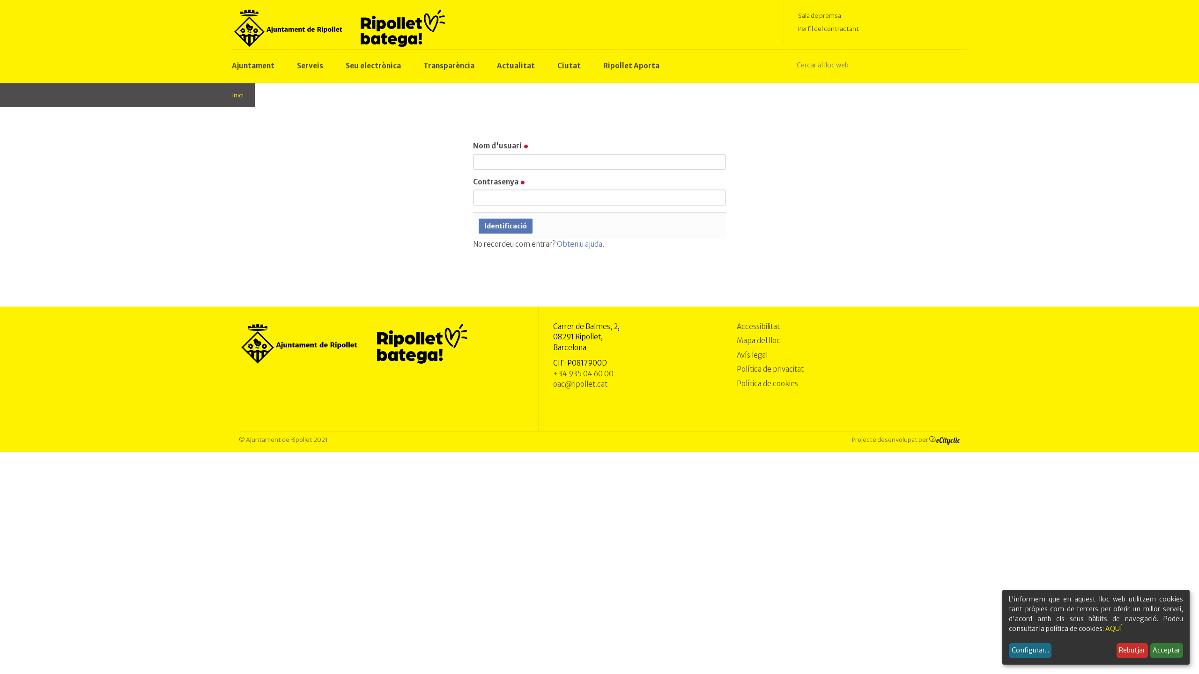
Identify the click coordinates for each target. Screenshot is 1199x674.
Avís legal (752, 355)
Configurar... (1030, 650)
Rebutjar (1132, 650)
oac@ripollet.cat (580, 384)
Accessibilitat (758, 326)
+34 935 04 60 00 (583, 373)
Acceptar (1166, 650)
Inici (238, 95)
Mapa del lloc (758, 340)
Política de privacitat (770, 369)
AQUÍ (1113, 628)
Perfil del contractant (828, 29)
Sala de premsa (819, 16)
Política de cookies (767, 383)
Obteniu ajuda (579, 244)
